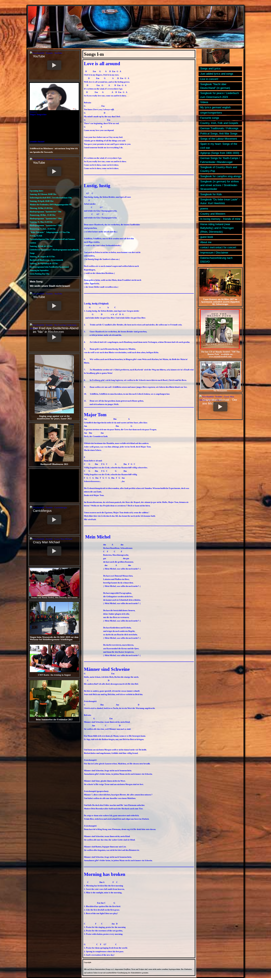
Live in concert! (209, 79)
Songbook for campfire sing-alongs (220, 176)
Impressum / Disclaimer (214, 252)
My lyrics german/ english (215, 107)
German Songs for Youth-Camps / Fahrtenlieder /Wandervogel (220, 160)
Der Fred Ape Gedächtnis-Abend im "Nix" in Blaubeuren (55, 330)
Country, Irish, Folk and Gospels (219, 123)
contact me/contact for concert (218, 247)
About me (205, 242)
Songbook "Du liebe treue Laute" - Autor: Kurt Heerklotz (220, 201)
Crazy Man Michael (46, 542)
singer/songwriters (211, 112)
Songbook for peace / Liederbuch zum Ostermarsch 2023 (219, 95)
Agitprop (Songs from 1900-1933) (219, 152)
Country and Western (212, 213)
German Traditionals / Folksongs (219, 128)
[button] (54, 65)
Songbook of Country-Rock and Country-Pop (218, 169)
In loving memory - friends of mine (220, 218)
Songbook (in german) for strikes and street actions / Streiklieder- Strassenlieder (219, 185)
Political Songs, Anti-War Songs (218, 133)
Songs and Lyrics (210, 68)
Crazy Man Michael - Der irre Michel (219, 401)
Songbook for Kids (211, 194)
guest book (206, 236)
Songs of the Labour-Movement (218, 138)
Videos (204, 102)
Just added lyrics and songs (216, 73)
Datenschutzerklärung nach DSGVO (216, 259)
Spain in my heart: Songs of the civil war (218, 145)
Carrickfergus (42, 510)
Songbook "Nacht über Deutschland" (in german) (215, 86)
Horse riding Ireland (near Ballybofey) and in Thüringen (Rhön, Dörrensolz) (217, 228)
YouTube (39, 56)
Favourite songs (209, 117)
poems (204, 208)
